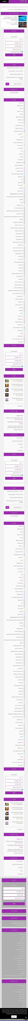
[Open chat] (26, 1018)
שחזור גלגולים (22, 973)
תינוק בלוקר (20, 444)
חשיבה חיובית (15, 17)
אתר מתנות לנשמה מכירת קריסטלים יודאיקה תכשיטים (14, 975)
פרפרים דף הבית (17, 9)
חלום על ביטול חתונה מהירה (17, 441)
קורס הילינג (22, 947)
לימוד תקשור (22, 940)
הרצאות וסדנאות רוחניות (7, 16)
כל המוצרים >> (20, 406)
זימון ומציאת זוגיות (21, 969)
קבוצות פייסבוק (22, 998)
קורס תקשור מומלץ (21, 943)
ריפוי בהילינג (22, 951)
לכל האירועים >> (14, 92)
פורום (24, 987)
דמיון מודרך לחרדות (21, 945)
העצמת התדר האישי (14, 20)
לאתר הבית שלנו (21, 985)
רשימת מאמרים (22, 989)
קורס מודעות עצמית (21, 964)
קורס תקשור (22, 938)
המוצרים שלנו (22, 994)
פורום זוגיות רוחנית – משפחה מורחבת (16, 71)
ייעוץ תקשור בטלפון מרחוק (20, 958)
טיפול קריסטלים (10, 17)
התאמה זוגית (22, 934)
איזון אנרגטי (22, 953)
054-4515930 (13, 923)
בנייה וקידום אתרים (9, 1019)
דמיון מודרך (15, 16)
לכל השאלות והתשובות (18, 429)
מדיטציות (8, 18)
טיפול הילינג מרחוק (21, 962)
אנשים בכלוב (20, 450)
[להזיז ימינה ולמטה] (1, 1)
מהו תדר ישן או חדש (14, 24)
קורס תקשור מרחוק (21, 960)
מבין (14, 1016)
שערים (21, 447)
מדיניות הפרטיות (9, 1013)
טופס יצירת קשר (22, 1000)
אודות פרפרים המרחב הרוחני (19, 991)
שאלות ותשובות (22, 996)
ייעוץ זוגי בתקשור (21, 956)
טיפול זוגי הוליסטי (21, 966)
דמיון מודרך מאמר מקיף (20, 949)
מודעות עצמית (4, 18)
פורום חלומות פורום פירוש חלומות (16, 74)
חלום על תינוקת (20, 437)
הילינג (12, 16)
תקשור (21, 418)
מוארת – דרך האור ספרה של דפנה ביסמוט (15, 67)
